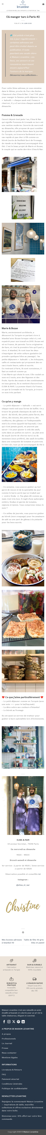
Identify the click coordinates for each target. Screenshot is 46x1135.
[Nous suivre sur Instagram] (8, 1022)
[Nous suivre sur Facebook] (4, 1022)
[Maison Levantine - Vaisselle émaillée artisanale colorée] (23, 4)
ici (39, 874)
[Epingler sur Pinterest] (23, 932)
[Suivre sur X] (13, 1022)
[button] (3, 4)
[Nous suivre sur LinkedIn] (23, 1022)
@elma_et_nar (23, 885)
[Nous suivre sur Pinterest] (18, 1022)
